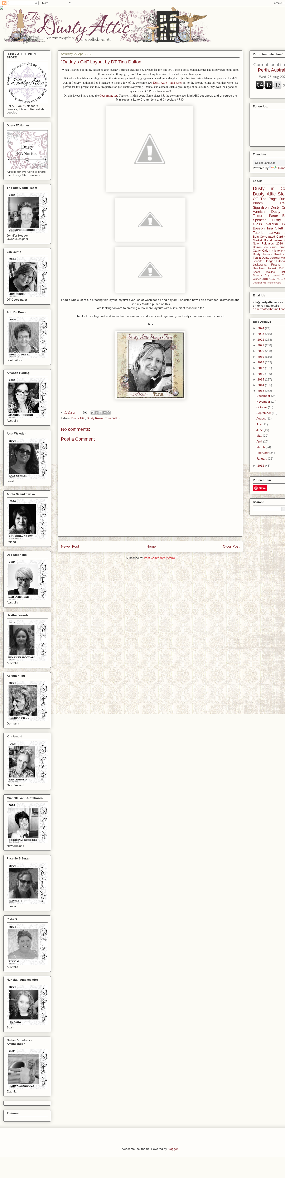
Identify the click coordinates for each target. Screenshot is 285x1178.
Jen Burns (270, 247)
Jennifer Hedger (264, 261)
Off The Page (265, 199)
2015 (261, 379)
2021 (261, 345)
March (261, 447)
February (262, 452)
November (263, 401)
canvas (274, 233)
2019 (261, 356)
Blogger (173, 1148)
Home (151, 546)
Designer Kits (259, 282)
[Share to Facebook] (104, 413)
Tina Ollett (274, 228)
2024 (261, 328)
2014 (261, 385)
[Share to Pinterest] (108, 413)
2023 (261, 333)
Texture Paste (274, 282)
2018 (261, 362)
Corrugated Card (271, 236)
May (259, 435)
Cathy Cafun (261, 250)
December (263, 395)
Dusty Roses (95, 418)
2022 (261, 339)
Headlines (259, 268)
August (261, 418)
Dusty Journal (271, 257)
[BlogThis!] (97, 413)
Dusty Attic (160, 82)
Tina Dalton (112, 418)
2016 (261, 373)
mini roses (176, 82)
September (264, 413)
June (260, 430)
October (262, 407)
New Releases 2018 (268, 243)
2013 (261, 390)
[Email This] (93, 413)
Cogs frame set (108, 95)
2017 (261, 368)
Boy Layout (272, 275)
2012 (261, 465)
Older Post (231, 546)
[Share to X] (100, 413)
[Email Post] (85, 412)
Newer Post (70, 546)
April (259, 441)
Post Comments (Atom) (159, 557)
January (262, 458)
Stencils (258, 275)
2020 (261, 351)
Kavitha (279, 254)
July (259, 424)
